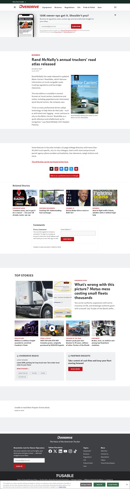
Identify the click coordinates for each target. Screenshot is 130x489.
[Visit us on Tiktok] (75, 451)
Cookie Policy (62, 487)
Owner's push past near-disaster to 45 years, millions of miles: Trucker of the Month (77, 343)
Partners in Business (47, 208)
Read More (75, 369)
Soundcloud (22, 377)
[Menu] (15, 7)
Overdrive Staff (37, 69)
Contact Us (109, 480)
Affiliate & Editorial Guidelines (94, 480)
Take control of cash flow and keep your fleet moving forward (89, 362)
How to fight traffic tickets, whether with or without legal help (104, 212)
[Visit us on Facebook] (50, 451)
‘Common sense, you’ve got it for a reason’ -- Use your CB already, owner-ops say (24, 212)
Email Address (66, 229)
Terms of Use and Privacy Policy (69, 30)
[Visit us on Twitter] (55, 451)
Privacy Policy (57, 32)
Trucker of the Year (73, 338)
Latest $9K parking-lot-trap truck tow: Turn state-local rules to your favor (38, 364)
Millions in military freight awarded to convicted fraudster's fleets (25, 343)
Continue (67, 239)
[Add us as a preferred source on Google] (56, 169)
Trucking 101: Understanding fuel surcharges (50, 211)
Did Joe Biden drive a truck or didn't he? (77, 211)
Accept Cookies (112, 484)
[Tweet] (71, 169)
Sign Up (19, 466)
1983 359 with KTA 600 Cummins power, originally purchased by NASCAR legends (52, 343)
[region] (65, 484)
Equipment (96, 338)
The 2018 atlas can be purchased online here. (50, 161)
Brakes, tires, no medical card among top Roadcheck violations (103, 343)
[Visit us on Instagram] (70, 451)
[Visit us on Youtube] (65, 451)
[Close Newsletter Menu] (115, 15)
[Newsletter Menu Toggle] (115, 7)
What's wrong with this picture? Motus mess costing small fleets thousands (94, 291)
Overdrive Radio (19, 208)
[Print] (51, 169)
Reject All (99, 484)
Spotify (43, 373)
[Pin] (76, 169)
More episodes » (23, 368)
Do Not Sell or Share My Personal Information (54, 480)
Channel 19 (70, 208)
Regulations (19, 338)
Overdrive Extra (81, 280)
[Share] (61, 169)
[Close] (127, 484)
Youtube (34, 373)
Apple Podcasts (23, 373)
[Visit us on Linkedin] (60, 451)
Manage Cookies (76, 480)
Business (36, 55)
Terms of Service (68, 32)
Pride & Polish (45, 338)
